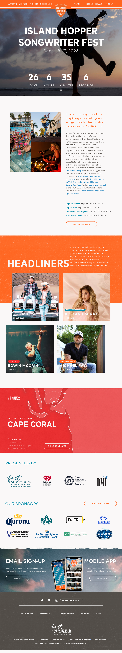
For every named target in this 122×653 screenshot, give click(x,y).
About (110, 4)
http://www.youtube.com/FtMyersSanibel (56, 601)
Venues (23, 4)
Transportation (67, 613)
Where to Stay (46, 613)
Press (98, 613)
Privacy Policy (59, 640)
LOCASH (21, 313)
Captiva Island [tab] (15, 442)
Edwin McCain (23, 365)
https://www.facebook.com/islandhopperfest (42, 601)
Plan (77, 4)
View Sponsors (100, 503)
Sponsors (85, 613)
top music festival (97, 185)
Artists (12, 4)
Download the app (74, 170)
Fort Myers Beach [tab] (17, 448)
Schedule (46, 4)
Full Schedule (27, 613)
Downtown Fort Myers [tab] (20, 445)
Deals (98, 4)
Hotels (89, 4)
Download (102, 578)
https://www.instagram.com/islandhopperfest (49, 601)
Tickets (34, 4)
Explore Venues (57, 446)
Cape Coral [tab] (15, 439)
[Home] (61, 10)
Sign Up (17, 578)
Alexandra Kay (81, 313)
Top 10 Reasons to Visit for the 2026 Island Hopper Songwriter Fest (85, 182)
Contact (44, 640)
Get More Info (81, 224)
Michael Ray (72, 365)
